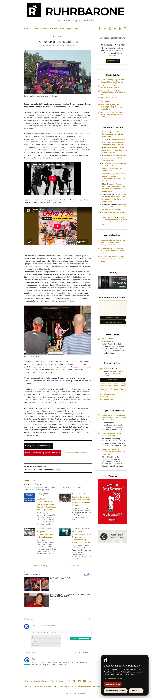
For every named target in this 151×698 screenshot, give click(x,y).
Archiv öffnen (113, 380)
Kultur (62, 29)
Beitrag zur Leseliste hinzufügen (38, 446)
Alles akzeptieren (113, 684)
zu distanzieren (68, 301)
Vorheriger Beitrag (40, 566)
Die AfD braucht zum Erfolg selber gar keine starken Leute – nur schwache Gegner (113, 142)
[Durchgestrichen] (41, 632)
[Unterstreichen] (38, 632)
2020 (116, 390)
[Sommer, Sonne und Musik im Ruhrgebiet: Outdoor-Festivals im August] (65, 497)
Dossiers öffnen (105, 397)
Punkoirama (41, 115)
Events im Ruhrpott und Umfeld (36, 681)
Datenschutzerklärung (45, 686)
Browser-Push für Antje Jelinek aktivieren (42, 453)
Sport (69, 29)
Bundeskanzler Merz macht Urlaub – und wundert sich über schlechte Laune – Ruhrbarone (114, 215)
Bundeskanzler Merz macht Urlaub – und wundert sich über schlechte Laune (113, 114)
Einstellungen (136, 691)
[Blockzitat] (50, 632)
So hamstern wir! (108, 341)
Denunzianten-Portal (57, 370)
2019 (123, 390)
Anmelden (87, 619)
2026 (103, 385)
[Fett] (33, 632)
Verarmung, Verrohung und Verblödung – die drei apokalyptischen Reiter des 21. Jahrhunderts (111, 106)
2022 (103, 390)
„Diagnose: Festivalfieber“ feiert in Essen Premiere (45, 534)
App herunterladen (112, 317)
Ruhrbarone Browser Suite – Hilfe (88, 686)
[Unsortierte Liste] (47, 632)
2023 (123, 385)
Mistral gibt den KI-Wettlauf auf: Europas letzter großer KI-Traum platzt (112, 250)
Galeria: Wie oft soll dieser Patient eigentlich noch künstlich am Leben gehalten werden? (114, 417)
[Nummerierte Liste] (44, 632)
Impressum (29, 686)
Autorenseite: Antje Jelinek (75, 453)
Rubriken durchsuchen (108, 394)
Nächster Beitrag (75, 566)
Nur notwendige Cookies (116, 691)
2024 (116, 385)
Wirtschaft (53, 29)
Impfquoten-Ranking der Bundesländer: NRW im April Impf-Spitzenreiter (114, 452)
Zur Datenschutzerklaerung (114, 678)
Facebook (86, 282)
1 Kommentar (70, 45)
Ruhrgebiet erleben (58, 681)
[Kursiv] (36, 632)
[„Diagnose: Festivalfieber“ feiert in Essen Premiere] (29, 532)
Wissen (44, 29)
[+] (59, 632)
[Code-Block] (53, 632)
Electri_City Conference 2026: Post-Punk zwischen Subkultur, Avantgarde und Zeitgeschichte (46, 504)
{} (56, 632)
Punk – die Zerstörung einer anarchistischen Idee (111, 435)
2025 (109, 385)
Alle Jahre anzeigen (107, 399)
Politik (36, 29)
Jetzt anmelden (112, 61)
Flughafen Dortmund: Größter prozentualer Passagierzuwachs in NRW (113, 92)
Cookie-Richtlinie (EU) (65, 686)
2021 (109, 390)
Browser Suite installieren (113, 322)
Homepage (27, 29)
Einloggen (59, 470)
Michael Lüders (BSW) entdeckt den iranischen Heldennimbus (113, 86)
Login (76, 29)
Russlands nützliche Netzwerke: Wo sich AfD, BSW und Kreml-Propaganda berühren (113, 242)
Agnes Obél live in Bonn (109, 98)
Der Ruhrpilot (105, 101)
